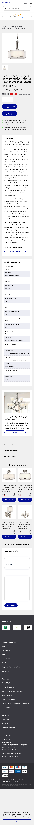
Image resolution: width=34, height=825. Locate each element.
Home (4, 26)
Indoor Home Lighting (17, 26)
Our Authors (6, 650)
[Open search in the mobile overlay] (17, 8)
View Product (9, 499)
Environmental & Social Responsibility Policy (16, 703)
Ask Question (11, 605)
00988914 (17, 753)
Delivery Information (8, 687)
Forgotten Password (8, 727)
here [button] (27, 817)
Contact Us (5, 671)
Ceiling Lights (6, 28)
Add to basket (8, 106)
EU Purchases (6, 707)
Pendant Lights (20, 28)
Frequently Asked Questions (11, 667)
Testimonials (6, 659)
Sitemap (15, 782)
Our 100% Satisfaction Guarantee (12, 691)
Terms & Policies (7, 683)
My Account (6, 719)
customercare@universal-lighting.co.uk (15, 744)
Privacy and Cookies (8, 699)
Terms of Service (11, 785)
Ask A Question (15, 251)
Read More (15, 432)
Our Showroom (7, 663)
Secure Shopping (7, 695)
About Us (5, 646)
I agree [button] (17, 821)
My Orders (5, 723)
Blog (3, 655)
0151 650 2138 (6, 742)
